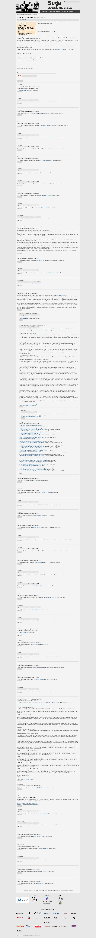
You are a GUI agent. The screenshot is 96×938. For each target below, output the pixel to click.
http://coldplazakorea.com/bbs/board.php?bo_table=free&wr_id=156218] (33, 460)
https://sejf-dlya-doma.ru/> (33, 218)
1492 (37, 890)
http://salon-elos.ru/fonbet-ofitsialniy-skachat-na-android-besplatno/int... (31, 432)
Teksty (58, 11)
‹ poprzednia (31, 890)
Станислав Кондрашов (22, 292)
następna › (66, 890)
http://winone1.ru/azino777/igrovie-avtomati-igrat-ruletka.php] (31, 434)
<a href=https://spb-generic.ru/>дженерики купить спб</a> (29, 86)
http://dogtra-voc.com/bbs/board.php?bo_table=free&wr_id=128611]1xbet (34, 468)
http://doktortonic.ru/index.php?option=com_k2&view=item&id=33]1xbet (33, 469)
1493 (40, 890)
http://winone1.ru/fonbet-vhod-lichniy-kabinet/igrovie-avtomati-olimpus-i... (32, 442)
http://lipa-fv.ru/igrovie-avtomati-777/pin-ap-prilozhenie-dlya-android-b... (31, 443)
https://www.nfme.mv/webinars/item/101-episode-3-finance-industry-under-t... (34, 466)
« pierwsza (26, 890)
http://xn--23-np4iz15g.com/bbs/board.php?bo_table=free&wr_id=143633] (34, 461)
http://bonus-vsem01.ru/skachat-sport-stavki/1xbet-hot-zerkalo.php (30, 425)
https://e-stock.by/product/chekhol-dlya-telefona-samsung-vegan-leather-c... (33, 231)
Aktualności (44, 11)
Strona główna (19, 14)
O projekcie (52, 11)
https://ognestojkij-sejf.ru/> (45, 824)
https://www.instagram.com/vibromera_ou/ (30, 404)
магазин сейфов (20, 215)
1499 (57, 890)
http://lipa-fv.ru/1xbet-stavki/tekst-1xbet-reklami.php (28, 428)
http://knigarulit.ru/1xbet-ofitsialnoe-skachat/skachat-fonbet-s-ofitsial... (33, 454)
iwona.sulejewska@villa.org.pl (58, 49)
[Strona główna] (27, 12)
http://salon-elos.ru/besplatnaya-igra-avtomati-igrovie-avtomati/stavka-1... (32, 450)
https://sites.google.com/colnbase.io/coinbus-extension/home (28, 804)
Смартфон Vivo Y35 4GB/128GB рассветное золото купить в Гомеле (30, 227)
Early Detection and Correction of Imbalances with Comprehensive (32, 325)
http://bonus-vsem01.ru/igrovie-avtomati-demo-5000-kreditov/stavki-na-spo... (34, 445)
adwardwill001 (23, 410)
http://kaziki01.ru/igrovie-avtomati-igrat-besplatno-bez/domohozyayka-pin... (34, 449)
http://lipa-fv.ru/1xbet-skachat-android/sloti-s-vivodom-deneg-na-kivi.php (31, 437)
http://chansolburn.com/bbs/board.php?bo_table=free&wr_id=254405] (33, 464)
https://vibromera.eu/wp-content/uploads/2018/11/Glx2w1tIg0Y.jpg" (45, 328)
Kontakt (71, 11)
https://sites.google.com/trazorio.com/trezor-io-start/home (31, 416)
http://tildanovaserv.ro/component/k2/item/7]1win (29, 465)
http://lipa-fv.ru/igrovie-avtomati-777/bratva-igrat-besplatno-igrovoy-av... (31, 429)
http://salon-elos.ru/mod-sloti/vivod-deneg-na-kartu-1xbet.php (30, 451)
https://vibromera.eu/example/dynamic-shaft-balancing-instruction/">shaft (35, 330)
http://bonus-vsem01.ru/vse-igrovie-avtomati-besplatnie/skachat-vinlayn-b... (32, 456)
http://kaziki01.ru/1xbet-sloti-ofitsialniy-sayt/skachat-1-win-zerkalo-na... (33, 430)
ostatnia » (70, 890)
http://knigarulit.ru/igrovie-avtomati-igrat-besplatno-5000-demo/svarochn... (34, 447)
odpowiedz (19, 91)
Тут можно (19, 98)
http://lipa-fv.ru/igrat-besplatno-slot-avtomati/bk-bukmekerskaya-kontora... (32, 446)
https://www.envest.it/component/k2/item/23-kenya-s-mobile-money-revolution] (34, 470)
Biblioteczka (64, 11)
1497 (52, 890)
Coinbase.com (20, 795)
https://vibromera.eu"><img (27, 328)
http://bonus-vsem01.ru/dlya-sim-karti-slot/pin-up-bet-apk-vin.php (30, 439)
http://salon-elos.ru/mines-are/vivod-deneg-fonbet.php (28, 433)
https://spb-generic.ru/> (24, 90)
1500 (60, 890)
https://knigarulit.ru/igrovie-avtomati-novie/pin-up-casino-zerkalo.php (31, 441)
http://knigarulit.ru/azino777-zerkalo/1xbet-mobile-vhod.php (29, 438)
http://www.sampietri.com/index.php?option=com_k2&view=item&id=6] (33, 462)
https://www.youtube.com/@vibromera (29, 405)
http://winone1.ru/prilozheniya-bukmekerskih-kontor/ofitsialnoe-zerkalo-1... (34, 426)
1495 (46, 890)
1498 (54, 890)
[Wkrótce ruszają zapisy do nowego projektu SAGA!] (26, 34)
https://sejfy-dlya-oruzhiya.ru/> (44, 113)
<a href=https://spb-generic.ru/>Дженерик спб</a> (29, 313)
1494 (43, 890)
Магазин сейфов (20, 821)
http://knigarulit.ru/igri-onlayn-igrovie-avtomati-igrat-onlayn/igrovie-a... (33, 455)
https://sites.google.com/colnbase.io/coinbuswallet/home (27, 803)
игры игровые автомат (24, 422)
